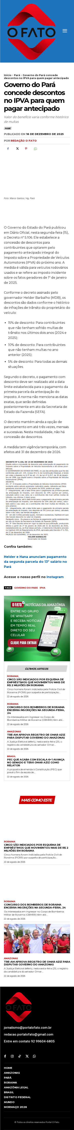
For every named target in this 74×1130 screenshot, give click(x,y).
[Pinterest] (26, 149)
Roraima (12, 676)
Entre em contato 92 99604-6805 (29, 1041)
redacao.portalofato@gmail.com (28, 1034)
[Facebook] (8, 149)
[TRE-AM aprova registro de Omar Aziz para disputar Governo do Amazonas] (37, 938)
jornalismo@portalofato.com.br (28, 1027)
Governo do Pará (26, 587)
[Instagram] (12, 1056)
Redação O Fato (24, 140)
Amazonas (14, 731)
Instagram (56, 577)
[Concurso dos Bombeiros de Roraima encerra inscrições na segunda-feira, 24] (37, 881)
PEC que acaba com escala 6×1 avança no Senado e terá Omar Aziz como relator (36, 762)
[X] (17, 149)
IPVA (42, 587)
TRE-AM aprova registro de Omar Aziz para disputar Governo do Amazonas (36, 736)
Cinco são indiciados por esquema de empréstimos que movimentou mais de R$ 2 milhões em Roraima (36, 682)
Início (7, 75)
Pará (17, 75)
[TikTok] (19, 1056)
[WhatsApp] (35, 149)
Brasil (11, 756)
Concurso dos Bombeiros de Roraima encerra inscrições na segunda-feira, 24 (36, 709)
